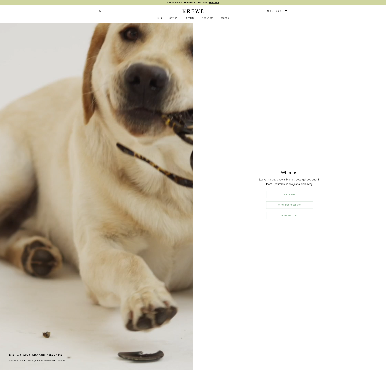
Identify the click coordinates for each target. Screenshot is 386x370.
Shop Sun (289, 194)
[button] (159, 18)
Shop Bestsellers (289, 205)
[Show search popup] (100, 11)
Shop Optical (289, 215)
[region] (193, 2)
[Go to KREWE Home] (193, 11)
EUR (269, 11)
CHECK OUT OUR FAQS (289, 223)
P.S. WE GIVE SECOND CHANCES (35, 355)
